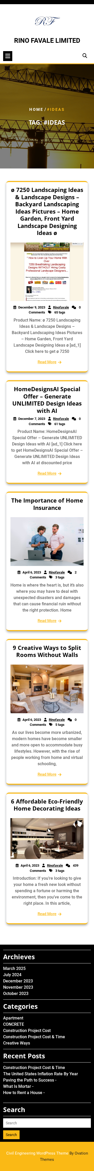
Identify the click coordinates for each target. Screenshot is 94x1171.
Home (36, 109)
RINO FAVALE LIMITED (47, 40)
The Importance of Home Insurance (47, 503)
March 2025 (14, 968)
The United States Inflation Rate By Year (40, 1073)
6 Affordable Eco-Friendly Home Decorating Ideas (47, 804)
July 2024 (12, 974)
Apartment (13, 1018)
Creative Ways (16, 1043)
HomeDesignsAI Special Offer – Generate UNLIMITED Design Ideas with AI (47, 399)
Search (11, 1135)
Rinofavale (61, 307)
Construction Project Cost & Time (34, 1036)
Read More (47, 362)
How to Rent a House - (24, 1092)
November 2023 (18, 987)
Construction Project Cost (27, 1030)
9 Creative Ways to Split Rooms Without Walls (47, 651)
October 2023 (15, 993)
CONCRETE (13, 1024)
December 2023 (18, 981)
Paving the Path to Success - (29, 1080)
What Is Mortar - (18, 1086)
